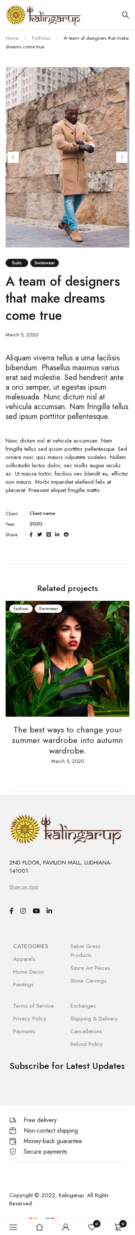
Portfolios (41, 38)
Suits (17, 263)
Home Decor (28, 972)
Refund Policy (86, 1044)
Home (12, 38)
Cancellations (86, 1031)
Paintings (23, 984)
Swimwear (44, 263)
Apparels (24, 959)
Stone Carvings (88, 981)
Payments (24, 1031)
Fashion (21, 608)
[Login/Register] (65, 1227)
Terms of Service (33, 1006)
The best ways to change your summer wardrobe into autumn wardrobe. (67, 739)
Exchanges (83, 1006)
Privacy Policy (29, 1018)
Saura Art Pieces (90, 968)
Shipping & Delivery (94, 1018)
